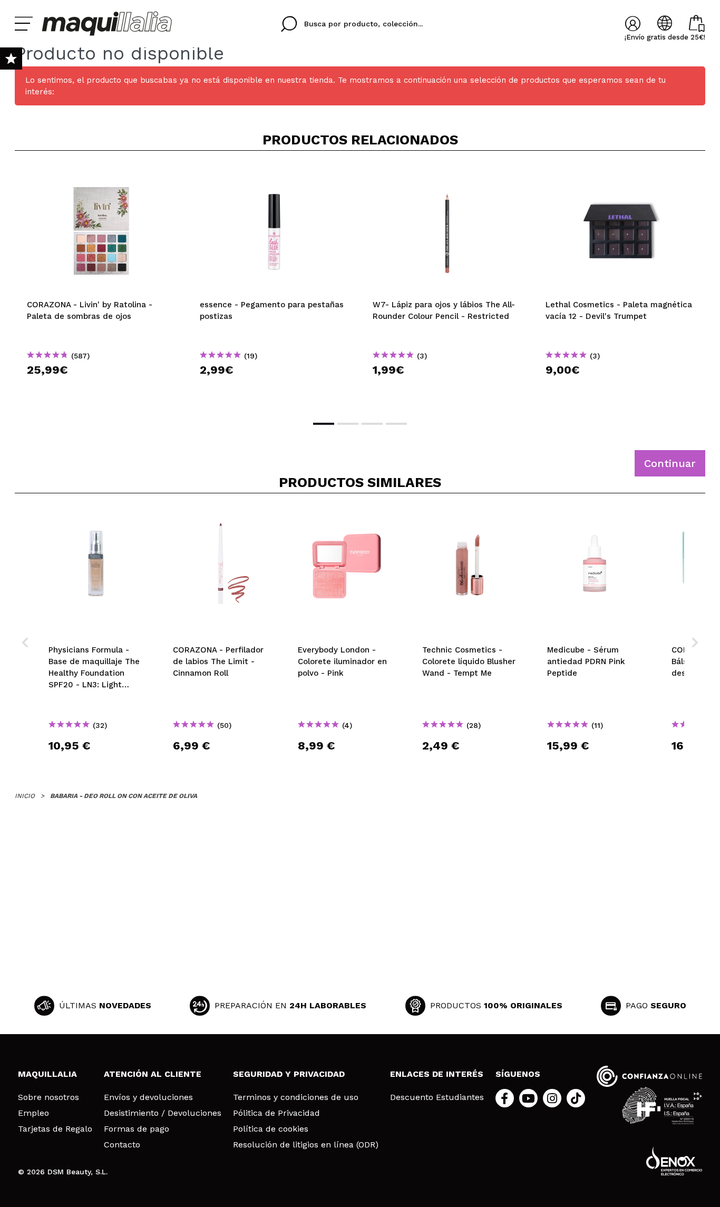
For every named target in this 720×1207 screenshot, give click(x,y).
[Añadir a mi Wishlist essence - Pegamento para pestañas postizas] (274, 176)
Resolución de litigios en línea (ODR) (305, 1145)
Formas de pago (136, 1129)
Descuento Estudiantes (437, 1097)
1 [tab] (323, 424)
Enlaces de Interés (436, 1074)
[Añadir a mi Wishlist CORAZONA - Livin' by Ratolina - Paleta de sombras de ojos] (101, 176)
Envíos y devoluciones (148, 1097)
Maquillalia (47, 1074)
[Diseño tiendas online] (674, 1160)
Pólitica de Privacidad (276, 1113)
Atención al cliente (152, 1074)
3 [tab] (372, 424)
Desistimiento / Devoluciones (162, 1113)
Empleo (33, 1113)
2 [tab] (347, 424)
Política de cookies (270, 1129)
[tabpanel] (101, 285)
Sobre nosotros (48, 1097)
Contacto (122, 1145)
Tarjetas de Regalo (55, 1129)
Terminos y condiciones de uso (295, 1097)
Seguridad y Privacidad (289, 1074)
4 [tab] (396, 424)
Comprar (101, 388)
